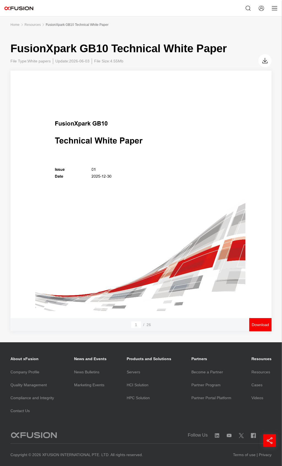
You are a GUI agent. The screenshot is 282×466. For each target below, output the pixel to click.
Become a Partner (207, 372)
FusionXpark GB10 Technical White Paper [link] (77, 24)
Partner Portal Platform (211, 398)
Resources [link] (33, 24)
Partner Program (206, 385)
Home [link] (15, 24)
